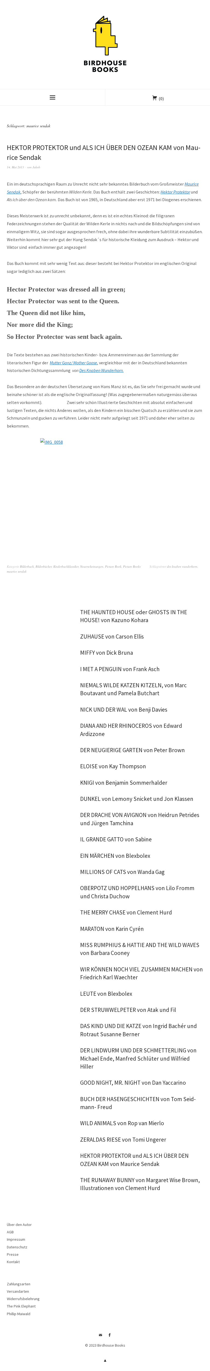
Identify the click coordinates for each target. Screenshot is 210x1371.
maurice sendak (17, 571)
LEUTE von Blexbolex (106, 993)
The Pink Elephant (21, 1306)
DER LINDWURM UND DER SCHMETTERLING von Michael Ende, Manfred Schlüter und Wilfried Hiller (138, 1058)
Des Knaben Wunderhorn (101, 370)
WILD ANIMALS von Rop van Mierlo (122, 1123)
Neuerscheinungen (91, 566)
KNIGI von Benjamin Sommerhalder (123, 782)
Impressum (16, 1239)
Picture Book (113, 566)
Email (101, 1337)
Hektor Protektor (175, 192)
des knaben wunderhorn (182, 566)
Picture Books (132, 566)
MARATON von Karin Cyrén (112, 929)
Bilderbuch (27, 566)
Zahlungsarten (18, 1283)
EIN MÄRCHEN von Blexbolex (115, 855)
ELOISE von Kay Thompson (113, 766)
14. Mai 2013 (15, 167)
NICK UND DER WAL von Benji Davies (123, 709)
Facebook (110, 1337)
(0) (161, 98)
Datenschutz (17, 1247)
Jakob (36, 167)
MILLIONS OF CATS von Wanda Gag (122, 872)
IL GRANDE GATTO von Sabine (116, 839)
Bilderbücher (44, 566)
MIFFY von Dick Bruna (106, 652)
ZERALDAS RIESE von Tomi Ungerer (123, 1139)
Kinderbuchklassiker (65, 566)
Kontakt (13, 1261)
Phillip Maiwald (18, 1313)
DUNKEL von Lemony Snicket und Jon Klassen (136, 799)
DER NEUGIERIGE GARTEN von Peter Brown (132, 750)
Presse (13, 1254)
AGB (10, 1231)
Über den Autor (19, 1224)
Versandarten (18, 1291)
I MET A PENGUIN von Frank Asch (120, 669)
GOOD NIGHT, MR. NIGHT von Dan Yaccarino (133, 1082)
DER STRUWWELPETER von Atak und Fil (128, 1010)
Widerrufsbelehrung (23, 1298)
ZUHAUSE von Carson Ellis (112, 636)
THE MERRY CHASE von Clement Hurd (126, 912)
